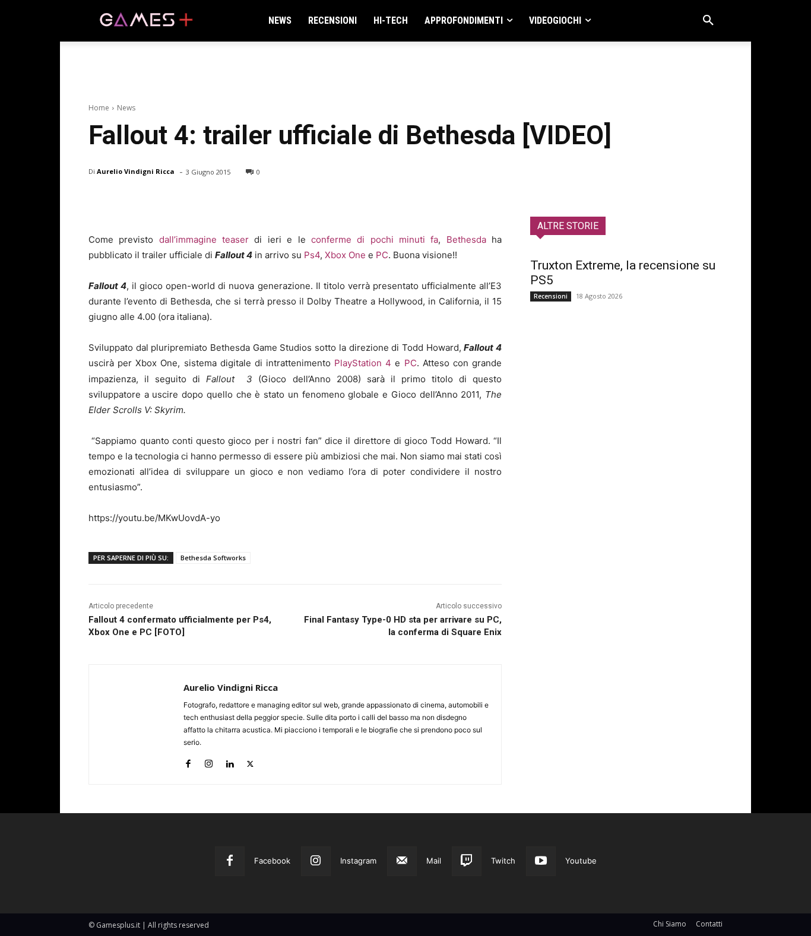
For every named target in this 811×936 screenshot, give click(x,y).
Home (98, 108)
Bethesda (466, 239)
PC (382, 255)
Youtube (581, 860)
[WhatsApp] (182, 202)
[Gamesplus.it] (145, 21)
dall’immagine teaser (204, 239)
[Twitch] (466, 861)
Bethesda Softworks (213, 557)
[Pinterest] (155, 202)
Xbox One (345, 255)
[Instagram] (208, 761)
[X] (128, 202)
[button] (708, 21)
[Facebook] (100, 202)
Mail (433, 860)
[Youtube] (541, 861)
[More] (237, 202)
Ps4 (312, 255)
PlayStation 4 (362, 363)
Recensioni (551, 296)
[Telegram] (209, 202)
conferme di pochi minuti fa (374, 239)
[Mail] (402, 861)
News (126, 108)
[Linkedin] (229, 761)
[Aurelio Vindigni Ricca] (136, 724)
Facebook (272, 860)
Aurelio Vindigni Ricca (136, 171)
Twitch (503, 860)
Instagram (358, 860)
